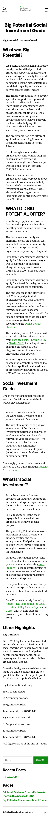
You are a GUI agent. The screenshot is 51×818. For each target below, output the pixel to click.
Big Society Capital (31, 607)
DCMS (9, 610)
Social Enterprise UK (34, 340)
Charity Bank (16, 343)
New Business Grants (22, 812)
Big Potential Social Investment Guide (25, 800)
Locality (16, 340)
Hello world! (10, 777)
